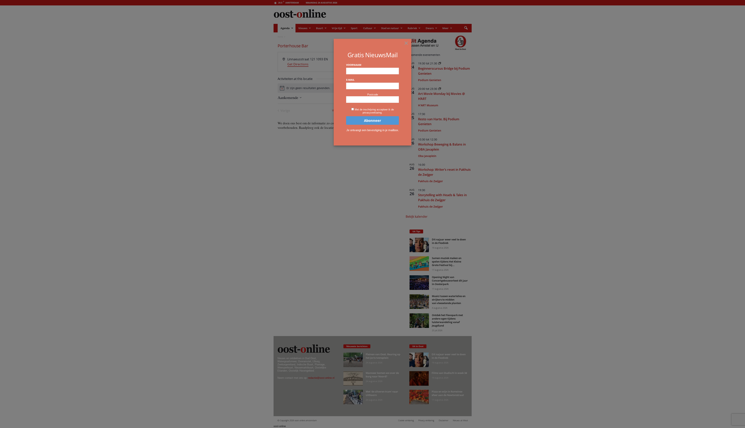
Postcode (372, 94)
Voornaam (353, 64)
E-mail (350, 79)
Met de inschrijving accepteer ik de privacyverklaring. (374, 111)
